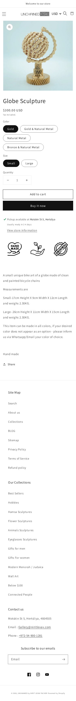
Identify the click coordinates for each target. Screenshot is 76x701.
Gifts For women (19, 557)
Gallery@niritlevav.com (34, 627)
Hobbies (13, 502)
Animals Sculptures (21, 530)
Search (12, 403)
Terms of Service (18, 458)
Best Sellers (16, 493)
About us (14, 412)
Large (29, 163)
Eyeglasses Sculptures (22, 539)
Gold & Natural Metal (39, 129)
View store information (22, 230)
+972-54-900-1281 (31, 635)
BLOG (11, 431)
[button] (4, 14)
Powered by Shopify (56, 693)
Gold (10, 129)
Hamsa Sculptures (20, 512)
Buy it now (38, 206)
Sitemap (13, 440)
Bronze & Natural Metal (23, 147)
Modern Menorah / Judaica (25, 567)
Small (11, 163)
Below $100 (15, 585)
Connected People (20, 594)
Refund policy (17, 468)
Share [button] (11, 364)
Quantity (8, 172)
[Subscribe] (63, 659)
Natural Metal (16, 138)
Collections (15, 421)
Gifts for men (16, 548)
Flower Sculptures (20, 521)
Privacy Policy (17, 449)
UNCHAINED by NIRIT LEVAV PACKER (32, 693)
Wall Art (13, 576)
